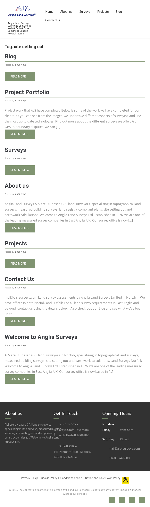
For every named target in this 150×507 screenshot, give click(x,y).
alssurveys (20, 64)
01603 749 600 (119, 458)
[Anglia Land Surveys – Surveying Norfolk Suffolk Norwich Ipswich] (22, 10)
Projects (103, 12)
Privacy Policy (29, 478)
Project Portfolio (27, 92)
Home (49, 12)
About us (66, 12)
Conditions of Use (71, 478)
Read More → (20, 76)
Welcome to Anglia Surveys (41, 337)
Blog (119, 12)
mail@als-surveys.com (124, 448)
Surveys (84, 12)
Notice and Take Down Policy (102, 478)
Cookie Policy (49, 478)
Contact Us (52, 20)
